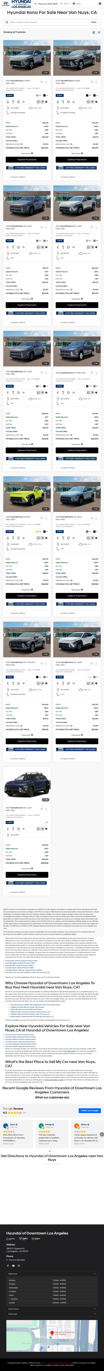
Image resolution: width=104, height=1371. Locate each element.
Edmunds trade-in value (54, 1080)
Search (93, 22)
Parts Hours (12, 1314)
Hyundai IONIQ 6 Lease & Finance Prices (20, 1039)
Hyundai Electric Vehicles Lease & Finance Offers (23, 970)
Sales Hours (12, 1274)
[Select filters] (93, 32)
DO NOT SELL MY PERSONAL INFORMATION (56, 1363)
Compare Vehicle (17, 177)
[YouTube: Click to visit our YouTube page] (13, 1266)
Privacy (38, 1363)
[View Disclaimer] (24, 101)
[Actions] (46, 82)
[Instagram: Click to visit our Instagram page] (19, 1266)
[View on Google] (5, 1125)
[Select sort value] (98, 32)
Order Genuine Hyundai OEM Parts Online (26, 1009)
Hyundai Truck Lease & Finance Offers (19, 968)
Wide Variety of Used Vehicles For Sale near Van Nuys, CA (31, 1017)
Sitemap (31, 1363)
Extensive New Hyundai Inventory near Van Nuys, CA (30, 1012)
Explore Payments (27, 159)
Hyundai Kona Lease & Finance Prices (19, 1035)
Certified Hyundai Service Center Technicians (27, 1007)
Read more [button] (8, 1143)
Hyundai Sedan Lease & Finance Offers (20, 963)
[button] (48, 57)
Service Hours (13, 1309)
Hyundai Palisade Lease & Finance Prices (20, 1044)
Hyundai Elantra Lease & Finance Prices (20, 1046)
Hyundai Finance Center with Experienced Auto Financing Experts (35, 1005)
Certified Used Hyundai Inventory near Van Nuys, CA (30, 1014)
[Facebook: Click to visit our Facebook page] (8, 1266)
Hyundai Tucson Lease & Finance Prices (20, 1042)
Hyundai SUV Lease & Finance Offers (19, 965)
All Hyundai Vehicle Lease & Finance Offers (21, 961)
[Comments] (38, 101)
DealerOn (25, 1363)
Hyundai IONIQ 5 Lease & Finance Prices (20, 1037)
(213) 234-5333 (69, 1051)
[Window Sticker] (42, 101)
